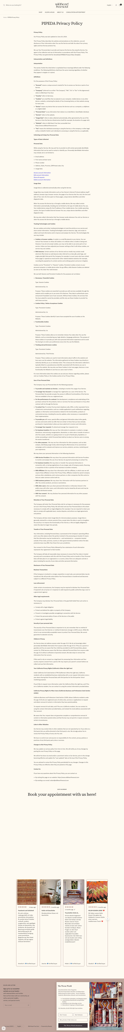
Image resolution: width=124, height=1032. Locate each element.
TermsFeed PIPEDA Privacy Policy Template (67, 54)
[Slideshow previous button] (16, 919)
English (109, 5)
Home (5, 17)
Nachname (76, 1012)
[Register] (28, 1005)
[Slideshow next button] (107, 919)
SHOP (40, 12)
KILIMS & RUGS (49, 12)
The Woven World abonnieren (73, 1025)
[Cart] (120, 5)
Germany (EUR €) (9, 1026)
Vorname (60, 1012)
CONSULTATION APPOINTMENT (75, 12)
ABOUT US (60, 12)
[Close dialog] (120, 984)
